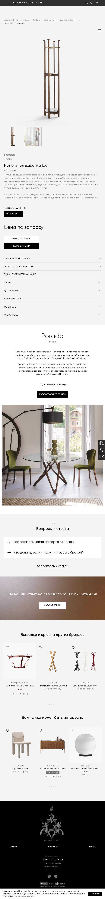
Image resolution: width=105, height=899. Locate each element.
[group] (19, 671)
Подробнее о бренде (52, 384)
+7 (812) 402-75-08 (52, 860)
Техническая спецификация (20, 274)
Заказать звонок (21, 239)
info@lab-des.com (52, 856)
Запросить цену (21, 246)
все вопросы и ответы (52, 566)
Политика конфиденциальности (52, 886)
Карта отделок (12, 298)
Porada (9, 155)
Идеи (92, 847)
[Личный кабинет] (86, 3)
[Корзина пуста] (97, 3)
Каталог (53, 847)
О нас (13, 847)
